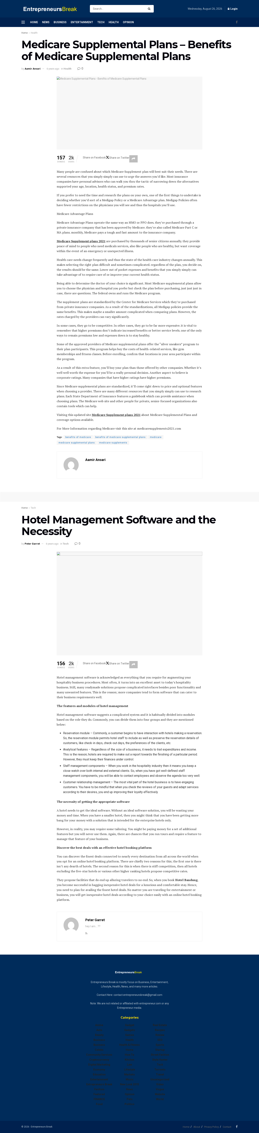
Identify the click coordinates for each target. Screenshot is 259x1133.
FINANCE (99, 1099)
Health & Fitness (129, 1044)
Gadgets (129, 1030)
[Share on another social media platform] (133, 158)
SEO (159, 1039)
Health (114, 22)
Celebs (99, 1049)
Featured (99, 1094)
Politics (129, 1104)
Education (99, 1074)
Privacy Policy (211, 1126)
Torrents (160, 1069)
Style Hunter (160, 1059)
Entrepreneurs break (99, 1084)
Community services (99, 1054)
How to (129, 1054)
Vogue (160, 1089)
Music (129, 1079)
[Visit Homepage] (52, 8)
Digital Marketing (99, 1064)
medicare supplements (113, 442)
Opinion (128, 22)
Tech (100, 22)
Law (129, 1064)
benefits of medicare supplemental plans (120, 437)
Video (160, 1084)
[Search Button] (150, 9)
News (45, 22)
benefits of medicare (78, 437)
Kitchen (129, 1059)
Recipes (160, 1030)
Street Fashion (160, 1054)
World (160, 1099)
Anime (99, 1025)
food (99, 1104)
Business (60, 22)
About (196, 1126)
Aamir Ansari (33, 68)
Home (34, 22)
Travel (160, 1074)
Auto (99, 1030)
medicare (156, 437)
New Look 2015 (129, 1084)
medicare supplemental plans (77, 442)
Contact (227, 1126)
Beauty (99, 1034)
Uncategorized (159, 1079)
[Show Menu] (23, 22)
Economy (99, 1069)
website (160, 1094)
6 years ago (53, 68)
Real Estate (160, 1025)
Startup (160, 1049)
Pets (130, 1099)
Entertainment (82, 22)
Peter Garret (32, 543)
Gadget (129, 1025)
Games (129, 1034)
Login (234, 8)
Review (159, 1034)
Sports (160, 1044)
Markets (129, 1074)
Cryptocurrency (99, 1059)
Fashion (99, 1089)
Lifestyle (129, 1069)
